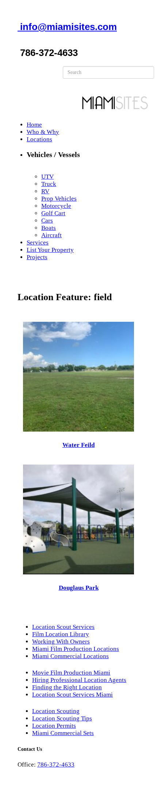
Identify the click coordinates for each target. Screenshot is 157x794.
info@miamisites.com (67, 27)
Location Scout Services (63, 626)
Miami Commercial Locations (70, 656)
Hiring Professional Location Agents (79, 679)
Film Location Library (60, 634)
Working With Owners (61, 641)
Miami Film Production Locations (75, 648)
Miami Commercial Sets (63, 733)
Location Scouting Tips (62, 718)
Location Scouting (56, 711)
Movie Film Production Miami (71, 672)
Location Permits (54, 725)
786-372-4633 (55, 764)
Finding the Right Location (67, 687)
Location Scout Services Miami (72, 694)
